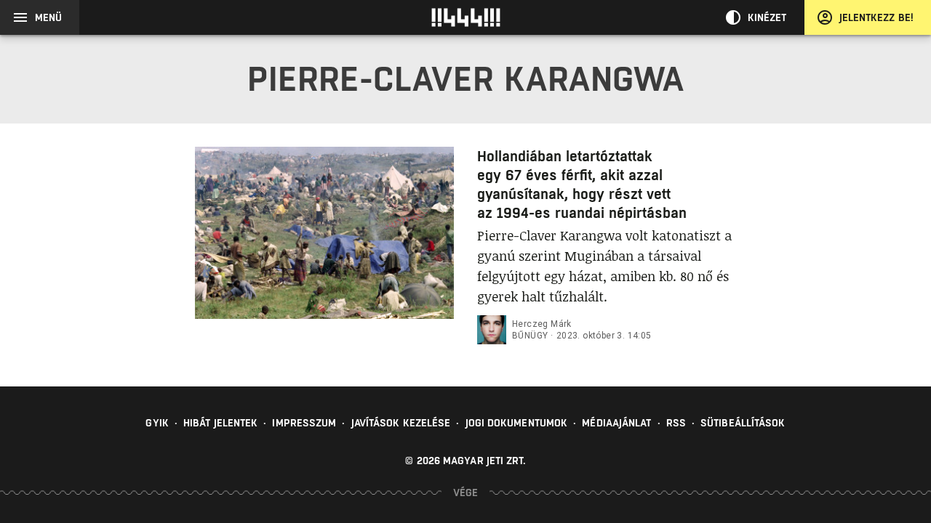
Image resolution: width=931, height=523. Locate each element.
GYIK (156, 423)
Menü (48, 17)
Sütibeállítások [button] (743, 423)
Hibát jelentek (220, 423)
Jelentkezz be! (876, 17)
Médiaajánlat (616, 423)
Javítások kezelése (401, 423)
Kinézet (767, 17)
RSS (676, 423)
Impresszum (304, 423)
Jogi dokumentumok (517, 423)
